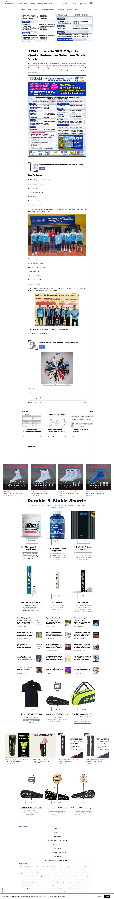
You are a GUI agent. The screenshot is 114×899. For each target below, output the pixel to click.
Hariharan (75, 869)
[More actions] (85, 47)
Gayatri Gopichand (32, 873)
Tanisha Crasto (40, 879)
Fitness (37, 882)
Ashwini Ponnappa (72, 876)
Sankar (72, 873)
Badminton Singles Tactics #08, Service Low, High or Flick (56, 430)
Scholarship (32, 388)
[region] (31, 536)
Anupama (67, 885)
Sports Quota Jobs (56, 866)
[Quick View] (15, 477)
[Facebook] (68, 3)
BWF (26, 866)
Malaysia (44, 882)
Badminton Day (35, 885)
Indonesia (86, 888)
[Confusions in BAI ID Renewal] (82, 420)
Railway (66, 879)
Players (36, 9)
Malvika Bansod (52, 882)
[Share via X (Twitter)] (33, 398)
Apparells (53, 888)
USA (46, 876)
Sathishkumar (57, 869)
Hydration (67, 888)
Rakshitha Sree (66, 869)
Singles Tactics (25, 869)
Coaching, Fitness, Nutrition (47, 9)
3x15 (93, 873)
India (21, 866)
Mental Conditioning (28, 882)
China (24, 879)
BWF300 (87, 873)
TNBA (85, 866)
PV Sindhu (82, 879)
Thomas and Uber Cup (60, 876)
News (29, 9)
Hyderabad (35, 888)
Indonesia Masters (52, 891)
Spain (48, 879)
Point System (74, 879)
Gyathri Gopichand (52, 885)
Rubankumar (51, 873)
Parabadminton (64, 873)
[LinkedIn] (76, 3)
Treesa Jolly (35, 869)
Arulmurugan (63, 891)
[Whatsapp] (64, 3)
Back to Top (2, 892)
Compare (91, 866)
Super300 (22, 873)
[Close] (112, 896)
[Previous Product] (1, 477)
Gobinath (43, 885)
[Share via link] (40, 398)
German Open (61, 882)
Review (79, 866)
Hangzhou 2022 (80, 885)
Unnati (81, 869)
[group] (57, 480)
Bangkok (60, 888)
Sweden (81, 876)
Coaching (32, 866)
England (89, 879)
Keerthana (88, 882)
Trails (50, 876)
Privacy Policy (61, 896)
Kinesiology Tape (79, 882)
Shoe (50, 869)
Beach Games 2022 (77, 888)
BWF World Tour (45, 866)
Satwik (24, 876)
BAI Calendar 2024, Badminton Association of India (31, 430)
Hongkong (27, 888)
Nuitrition (70, 882)
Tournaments (61, 9)
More (76, 9)
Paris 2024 (79, 873)
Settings (100, 896)
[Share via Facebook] (29, 398)
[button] (91, 2)
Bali (73, 885)
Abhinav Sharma (44, 888)
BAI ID (60, 879)
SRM (58, 873)
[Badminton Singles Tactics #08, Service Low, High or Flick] (57, 420)
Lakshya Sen (43, 869)
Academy (69, 9)
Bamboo (89, 885)
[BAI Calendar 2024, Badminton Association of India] (32, 420)
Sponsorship (42, 873)
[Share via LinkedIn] (36, 398)
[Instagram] (73, 3)
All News (23, 9)
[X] (71, 3)
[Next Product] (113, 477)
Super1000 (88, 876)
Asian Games (31, 879)
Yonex (65, 866)
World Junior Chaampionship (35, 876)
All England (26, 885)
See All (91, 411)
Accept (107, 896)
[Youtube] (66, 3)
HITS (61, 885)
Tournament (89, 869)
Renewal (54, 879)
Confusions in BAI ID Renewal (80, 430)
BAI (38, 866)
